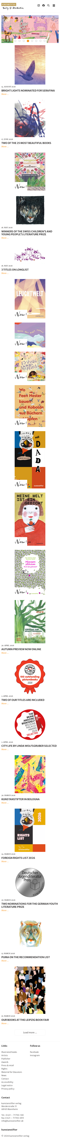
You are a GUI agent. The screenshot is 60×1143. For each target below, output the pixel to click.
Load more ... (30, 1032)
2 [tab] (20, 41)
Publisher (5, 1058)
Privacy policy (7, 1089)
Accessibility (7, 1082)
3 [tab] (24, 41)
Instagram (35, 1055)
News (3, 1075)
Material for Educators (11, 1072)
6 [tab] (36, 41)
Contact (5, 1079)
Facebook (34, 1052)
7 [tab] (40, 41)
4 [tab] (28, 41)
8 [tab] (45, 41)
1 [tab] (15, 41)
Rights (4, 1069)
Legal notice (7, 1085)
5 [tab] (32, 41)
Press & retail (7, 1065)
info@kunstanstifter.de (12, 1121)
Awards (4, 1062)
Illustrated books (9, 1052)
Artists (4, 1055)
